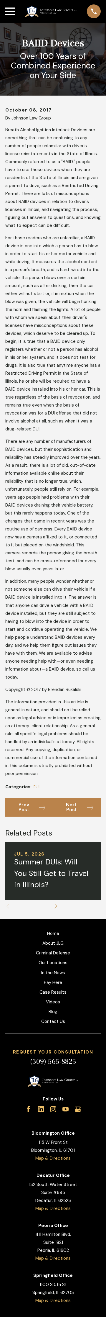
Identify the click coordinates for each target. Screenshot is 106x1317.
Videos (53, 1002)
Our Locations (53, 963)
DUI (36, 787)
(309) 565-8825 (53, 1061)
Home (53, 933)
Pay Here (53, 982)
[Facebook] (28, 1109)
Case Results (53, 992)
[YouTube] (65, 1109)
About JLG (53, 943)
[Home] (51, 11)
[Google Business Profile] (78, 1109)
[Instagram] (53, 1109)
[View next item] (55, 906)
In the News (53, 973)
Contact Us (53, 1021)
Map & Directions (53, 1158)
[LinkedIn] (41, 1109)
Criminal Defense (53, 953)
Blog (53, 1012)
